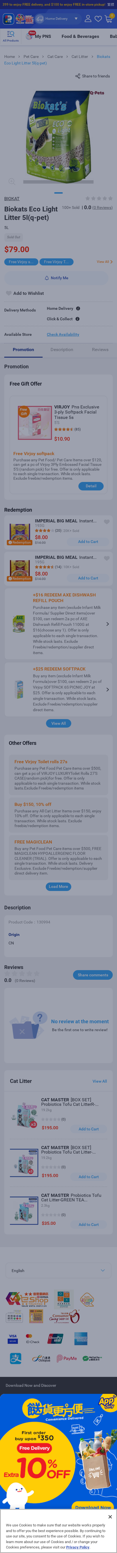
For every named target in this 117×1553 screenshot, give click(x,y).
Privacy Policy (77, 1547)
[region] (58, 1531)
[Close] (110, 1517)
